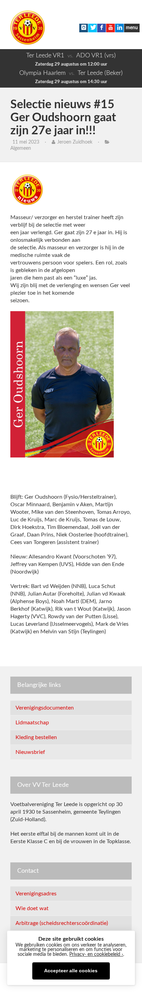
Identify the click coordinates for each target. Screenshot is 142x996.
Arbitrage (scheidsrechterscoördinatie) (62, 923)
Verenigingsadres (36, 893)
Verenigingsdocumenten (45, 708)
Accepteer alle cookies (71, 970)
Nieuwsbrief (30, 752)
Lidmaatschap (32, 722)
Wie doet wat (32, 908)
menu (132, 27)
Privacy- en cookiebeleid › (96, 954)
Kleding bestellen (36, 737)
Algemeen (20, 148)
